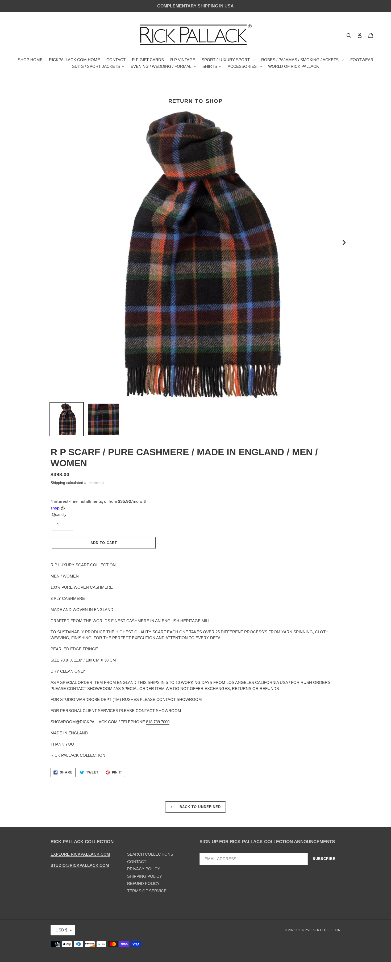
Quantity (59, 514)
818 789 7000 (157, 722)
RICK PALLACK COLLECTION (318, 930)
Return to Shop (195, 101)
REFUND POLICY (143, 883)
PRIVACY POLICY (143, 869)
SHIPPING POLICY (144, 876)
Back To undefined (199, 807)
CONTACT (136, 861)
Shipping (58, 482)
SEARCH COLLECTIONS (150, 854)
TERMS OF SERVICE (147, 891)
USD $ (61, 930)
